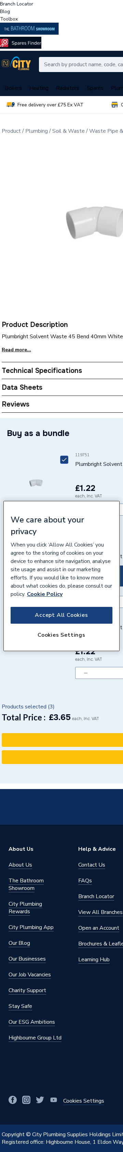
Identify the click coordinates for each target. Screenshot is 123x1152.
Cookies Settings (61, 635)
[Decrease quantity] (86, 673)
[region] (61, 576)
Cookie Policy (45, 594)
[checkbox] (64, 460)
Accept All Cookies (61, 615)
